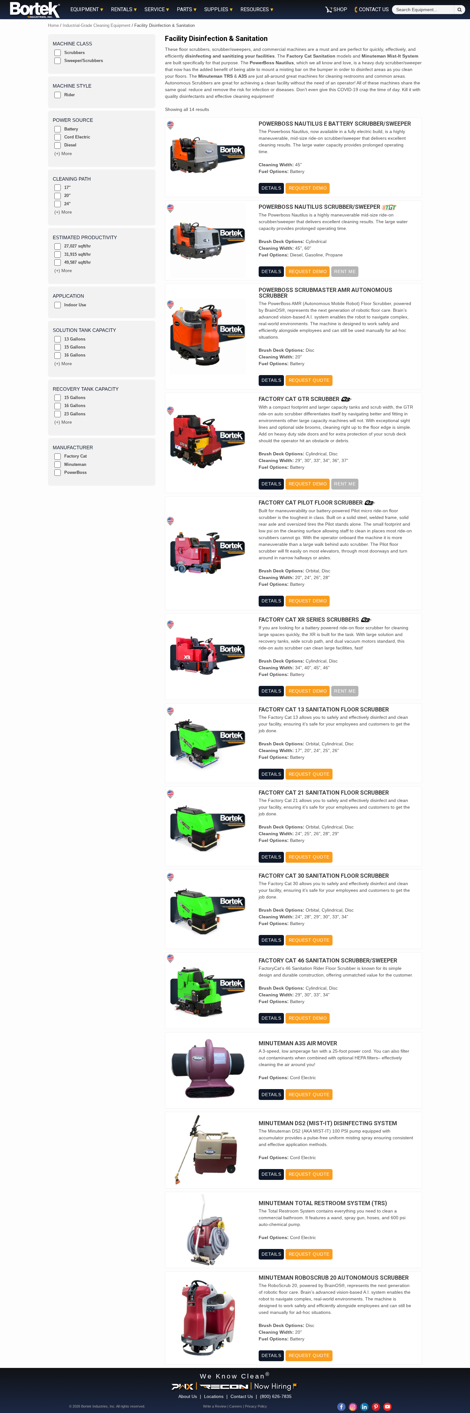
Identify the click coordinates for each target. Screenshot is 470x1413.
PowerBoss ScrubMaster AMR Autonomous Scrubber (325, 293)
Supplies (216, 9)
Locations (213, 1396)
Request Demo (308, 188)
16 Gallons (74, 355)
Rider (69, 94)
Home (53, 25)
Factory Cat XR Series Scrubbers (309, 620)
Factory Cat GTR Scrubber (299, 399)
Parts (184, 9)
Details (271, 188)
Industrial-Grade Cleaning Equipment (96, 25)
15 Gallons (74, 347)
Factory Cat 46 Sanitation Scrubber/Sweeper (328, 960)
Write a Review (214, 1406)
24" (67, 203)
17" (67, 187)
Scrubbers (74, 52)
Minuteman (75, 464)
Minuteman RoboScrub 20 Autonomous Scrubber (334, 1278)
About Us (187, 1396)
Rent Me (345, 271)
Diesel (70, 145)
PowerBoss (75, 472)
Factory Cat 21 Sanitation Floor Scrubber (324, 793)
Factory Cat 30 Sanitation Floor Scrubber (324, 876)
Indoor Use (75, 304)
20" (67, 195)
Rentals (121, 9)
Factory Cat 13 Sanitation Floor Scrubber (324, 709)
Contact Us (242, 1396)
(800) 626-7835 (276, 1396)
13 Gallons (74, 339)
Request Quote (309, 380)
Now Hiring (272, 1386)
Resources (254, 9)
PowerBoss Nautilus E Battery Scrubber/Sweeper (335, 124)
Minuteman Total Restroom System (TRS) (323, 1203)
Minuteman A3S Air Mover (298, 1043)
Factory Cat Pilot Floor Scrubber (311, 503)
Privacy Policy (256, 1406)
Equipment (84, 9)
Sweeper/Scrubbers (83, 60)
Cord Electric (77, 137)
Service (155, 9)
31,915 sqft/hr (77, 254)
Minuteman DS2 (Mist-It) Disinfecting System (328, 1123)
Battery (71, 129)
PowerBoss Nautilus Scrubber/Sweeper (319, 207)
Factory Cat (75, 456)
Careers (235, 1406)
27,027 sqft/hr (77, 246)
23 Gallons (74, 414)
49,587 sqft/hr (77, 262)
